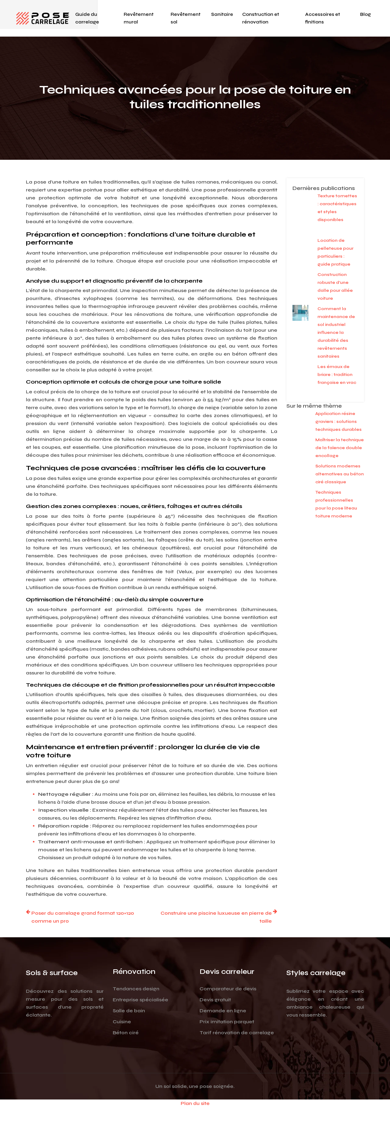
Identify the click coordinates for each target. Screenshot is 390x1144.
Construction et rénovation (260, 18)
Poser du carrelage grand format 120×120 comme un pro (82, 917)
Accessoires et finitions (322, 18)
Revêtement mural (139, 18)
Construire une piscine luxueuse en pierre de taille (216, 917)
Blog (365, 14)
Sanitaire (222, 14)
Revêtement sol (185, 18)
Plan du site (195, 1103)
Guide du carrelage (87, 18)
